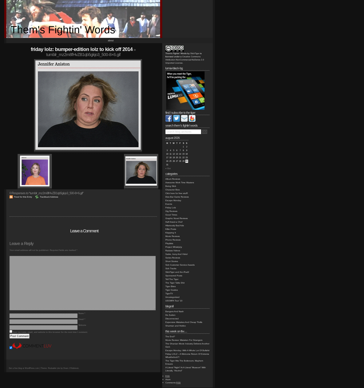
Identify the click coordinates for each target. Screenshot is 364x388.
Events (168, 204)
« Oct (168, 168)
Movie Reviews (172, 236)
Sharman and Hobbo (175, 326)
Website (82, 325)
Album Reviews (172, 179)
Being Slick (170, 186)
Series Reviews (172, 258)
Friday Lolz (170, 207)
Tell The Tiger (171, 279)
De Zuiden (170, 315)
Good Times (171, 215)
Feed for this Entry (23, 197)
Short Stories (171, 261)
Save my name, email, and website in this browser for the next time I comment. (50, 332)
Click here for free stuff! (176, 193)
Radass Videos (172, 250)
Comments (173, 382)
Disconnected (172, 318)
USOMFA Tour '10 (173, 301)
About (111, 40)
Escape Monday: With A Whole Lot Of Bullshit (187, 350)
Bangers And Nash (174, 311)
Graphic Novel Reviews (176, 218)
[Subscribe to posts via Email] (184, 121)
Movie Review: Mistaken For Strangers (183, 340)
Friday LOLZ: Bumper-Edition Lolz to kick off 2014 (81, 49)
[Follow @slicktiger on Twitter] (176, 121)
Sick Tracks (170, 268)
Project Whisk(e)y (173, 247)
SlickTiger (194, 53)
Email (82, 319)
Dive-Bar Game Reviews (177, 197)
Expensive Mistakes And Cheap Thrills (183, 322)
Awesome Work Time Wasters (179, 182)
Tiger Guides (171, 290)
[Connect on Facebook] (168, 121)
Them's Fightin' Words (63, 30)
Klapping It (170, 232)
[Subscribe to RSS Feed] (192, 121)
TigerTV (169, 293)
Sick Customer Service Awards (180, 265)
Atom (167, 379)
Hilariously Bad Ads (174, 225)
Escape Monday (173, 200)
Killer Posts (170, 229)
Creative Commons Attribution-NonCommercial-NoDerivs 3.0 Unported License (184, 59)
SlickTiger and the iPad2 (177, 272)
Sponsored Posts (173, 275)
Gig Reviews (171, 211)
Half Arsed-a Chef (173, 222)
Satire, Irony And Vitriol (176, 254)
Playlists (169, 243)
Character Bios (172, 190)
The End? (170, 336)
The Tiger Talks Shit (175, 283)
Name (82, 313)
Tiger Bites (170, 286)
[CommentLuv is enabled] (31, 348)
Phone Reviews (173, 240)
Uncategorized (172, 297)
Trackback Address (49, 197)
